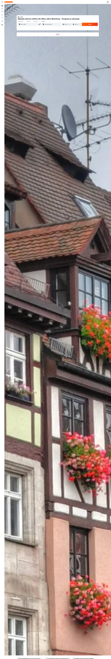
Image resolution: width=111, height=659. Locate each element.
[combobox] (21, 21)
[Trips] (2, 21)
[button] (2, 2)
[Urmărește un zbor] (2, 17)
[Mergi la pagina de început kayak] (9, 2)
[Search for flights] (2, 6)
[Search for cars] (2, 11)
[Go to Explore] (2, 15)
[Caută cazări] (2, 8)
